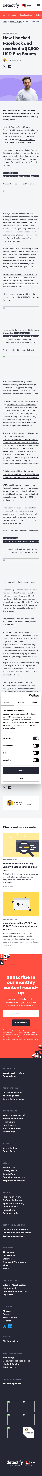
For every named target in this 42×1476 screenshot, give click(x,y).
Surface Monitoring (12, 1200)
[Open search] (4, 15)
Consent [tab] (7, 702)
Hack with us (9, 1121)
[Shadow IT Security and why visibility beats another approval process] (21, 845)
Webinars (7, 1258)
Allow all (21, 771)
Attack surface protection (15, 1229)
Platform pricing (11, 1341)
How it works (9, 1125)
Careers (6, 1314)
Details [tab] (21, 702)
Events (6, 1268)
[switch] (36, 746)
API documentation (12, 1092)
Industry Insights (16, 22)
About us (7, 1311)
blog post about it (27, 139)
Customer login (10, 1213)
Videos (6, 1265)
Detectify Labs (10, 1151)
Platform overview (12, 1196)
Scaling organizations (13, 1236)
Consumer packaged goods (16, 1360)
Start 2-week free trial (13, 1073)
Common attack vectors (15, 1291)
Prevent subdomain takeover (17, 1232)
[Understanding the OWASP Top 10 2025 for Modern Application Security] (21, 904)
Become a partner (12, 1383)
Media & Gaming (11, 1364)
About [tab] (34, 702)
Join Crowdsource (12, 1128)
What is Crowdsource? (14, 1115)
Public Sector (9, 1367)
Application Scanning (13, 1203)
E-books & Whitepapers (14, 1262)
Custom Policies (11, 1206)
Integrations (9, 1209)
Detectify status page (13, 1099)
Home (5, 22)
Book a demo (9, 1076)
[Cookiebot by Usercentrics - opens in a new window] (29, 695)
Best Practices (26, 15)
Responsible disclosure (14, 1180)
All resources (9, 1252)
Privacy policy (10, 1170)
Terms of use (9, 1167)
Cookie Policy (9, 1174)
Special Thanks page (16, 238)
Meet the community (13, 1118)
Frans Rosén (8, 113)
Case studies (9, 1255)
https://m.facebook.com (13, 644)
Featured (12, 15)
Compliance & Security (14, 1177)
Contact (7, 1320)
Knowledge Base (11, 1095)
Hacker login (9, 1131)
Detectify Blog (10, 1148)
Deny (21, 778)
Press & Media (10, 1317)
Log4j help (8, 1294)
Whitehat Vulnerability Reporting (21, 404)
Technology (8, 1357)
